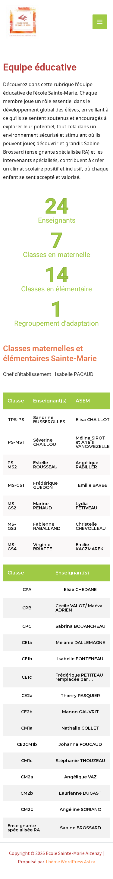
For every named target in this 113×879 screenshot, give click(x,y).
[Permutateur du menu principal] (100, 21)
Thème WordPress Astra (70, 862)
